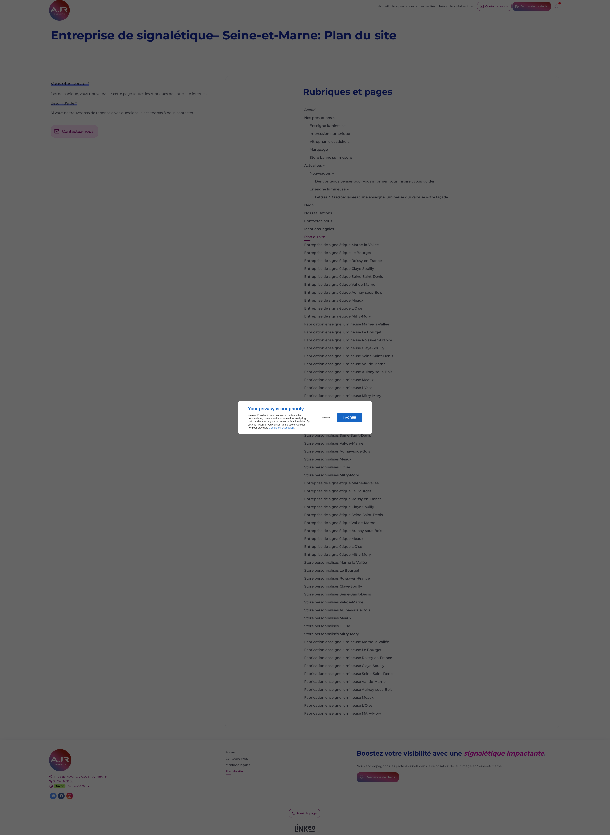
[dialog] (305, 417)
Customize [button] (325, 417)
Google (273, 427)
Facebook (286, 427)
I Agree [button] (349, 417)
